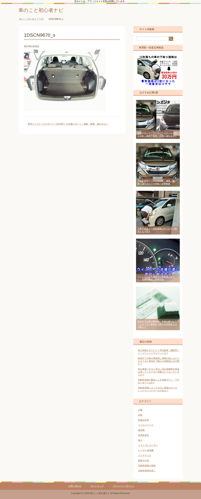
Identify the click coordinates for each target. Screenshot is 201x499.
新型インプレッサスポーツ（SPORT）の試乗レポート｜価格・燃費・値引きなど (68, 124)
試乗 (140, 410)
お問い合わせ (74, 486)
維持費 (141, 430)
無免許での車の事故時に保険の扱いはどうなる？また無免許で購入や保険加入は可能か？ (157, 324)
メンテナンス (144, 455)
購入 (140, 440)
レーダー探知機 (145, 450)
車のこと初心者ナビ (40, 10)
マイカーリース (145, 425)
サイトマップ (97, 486)
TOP (31, 19)
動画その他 (143, 460)
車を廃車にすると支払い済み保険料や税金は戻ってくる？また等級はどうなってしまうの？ (158, 372)
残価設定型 (143, 420)
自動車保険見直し (147, 470)
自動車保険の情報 (147, 465)
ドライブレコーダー (148, 445)
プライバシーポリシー (124, 486)
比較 (140, 415)
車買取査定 (143, 435)
